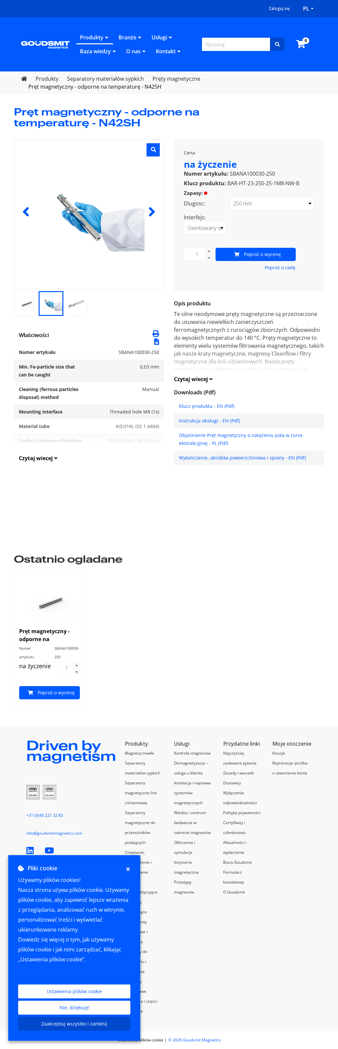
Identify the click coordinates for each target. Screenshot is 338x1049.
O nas (133, 51)
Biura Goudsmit (237, 862)
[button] (156, 341)
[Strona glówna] (45, 44)
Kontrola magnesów (192, 753)
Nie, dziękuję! (74, 1007)
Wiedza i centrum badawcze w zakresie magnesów (192, 822)
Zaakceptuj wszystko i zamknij (74, 1024)
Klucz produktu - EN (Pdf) (206, 406)
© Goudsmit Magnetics (194, 1040)
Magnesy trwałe (139, 753)
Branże (127, 37)
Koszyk (278, 753)
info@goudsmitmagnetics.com (54, 833)
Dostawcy (232, 783)
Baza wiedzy (95, 51)
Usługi (159, 37)
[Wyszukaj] (277, 44)
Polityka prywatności (241, 812)
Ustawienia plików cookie (74, 991)
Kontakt (166, 51)
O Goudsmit (234, 892)
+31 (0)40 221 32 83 (44, 815)
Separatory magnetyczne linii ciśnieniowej (141, 793)
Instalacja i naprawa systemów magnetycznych (192, 793)
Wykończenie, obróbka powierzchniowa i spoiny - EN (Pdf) (242, 458)
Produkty (91, 37)
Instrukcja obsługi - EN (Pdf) (209, 420)
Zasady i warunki (238, 773)
